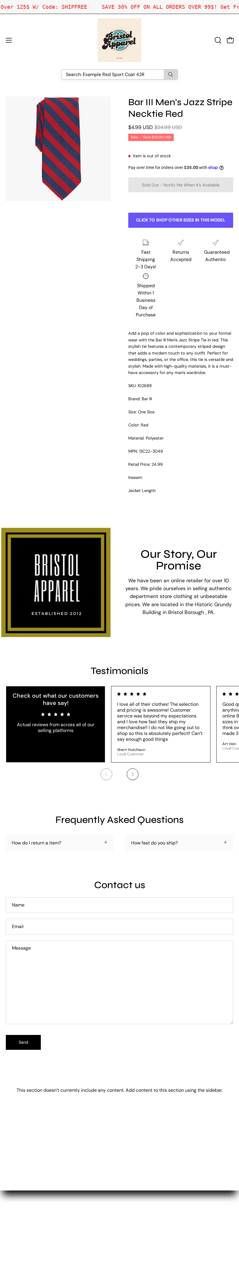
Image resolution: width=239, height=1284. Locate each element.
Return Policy (139, 1220)
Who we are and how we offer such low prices (173, 1201)
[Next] (132, 774)
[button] (217, 40)
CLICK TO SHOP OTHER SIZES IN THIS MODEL (180, 220)
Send (23, 1042)
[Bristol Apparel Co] (119, 40)
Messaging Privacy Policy (152, 1239)
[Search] (171, 74)
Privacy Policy (140, 1230)
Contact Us (137, 1210)
